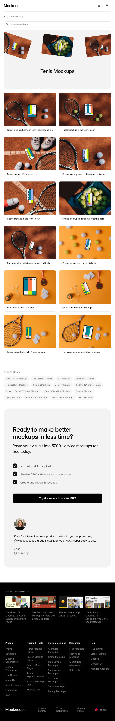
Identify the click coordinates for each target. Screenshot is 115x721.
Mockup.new (33, 689)
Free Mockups (76, 648)
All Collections (85, 397)
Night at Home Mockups (17, 385)
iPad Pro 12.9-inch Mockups (88, 385)
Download (10, 653)
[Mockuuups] (49, 5)
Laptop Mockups (57, 691)
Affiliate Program (14, 685)
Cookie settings (42, 709)
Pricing (8, 648)
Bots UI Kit (74, 670)
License (95, 658)
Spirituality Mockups (85, 378)
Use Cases (11, 675)
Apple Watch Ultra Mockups (58, 391)
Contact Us (97, 663)
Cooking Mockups (41, 385)
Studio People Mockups (16, 378)
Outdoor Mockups (84, 391)
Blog (7, 695)
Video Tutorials (98, 653)
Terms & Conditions (62, 709)
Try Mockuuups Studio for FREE (57, 498)
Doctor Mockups (62, 385)
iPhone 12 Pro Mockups (36, 397)
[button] (99, 6)
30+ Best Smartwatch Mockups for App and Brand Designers (43, 615)
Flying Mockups (13, 397)
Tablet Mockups (56, 686)
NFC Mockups (64, 378)
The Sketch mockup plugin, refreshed (69, 614)
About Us (10, 680)
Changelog (11, 690)
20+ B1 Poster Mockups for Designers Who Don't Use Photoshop (96, 617)
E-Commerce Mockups (63, 397)
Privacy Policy (81, 709)
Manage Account (100, 668)
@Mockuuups (22, 540)
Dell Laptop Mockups (42, 378)
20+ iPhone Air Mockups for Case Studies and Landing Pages (16, 617)
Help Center (97, 648)
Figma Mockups (56, 657)
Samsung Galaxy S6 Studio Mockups (23, 391)
